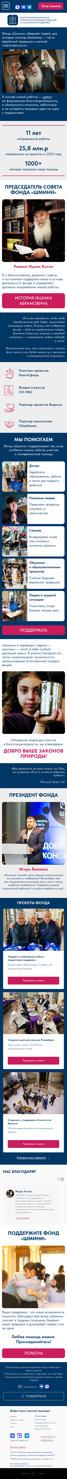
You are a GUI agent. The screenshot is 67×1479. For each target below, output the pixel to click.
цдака (47, 97)
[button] (33, 1396)
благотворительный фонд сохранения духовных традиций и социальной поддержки (38, 20)
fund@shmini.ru (47, 1440)
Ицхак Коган (24, 1191)
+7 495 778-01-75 (48, 1436)
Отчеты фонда (40, 1416)
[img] (23, 7)
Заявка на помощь (17, 1420)
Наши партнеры (41, 1426)
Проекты (13, 1423)
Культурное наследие (43, 1429)
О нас (12, 1427)
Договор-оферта (18, 1447)
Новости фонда (41, 1419)
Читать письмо (22, 1218)
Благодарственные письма (45, 1423)
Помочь (13, 1416)
